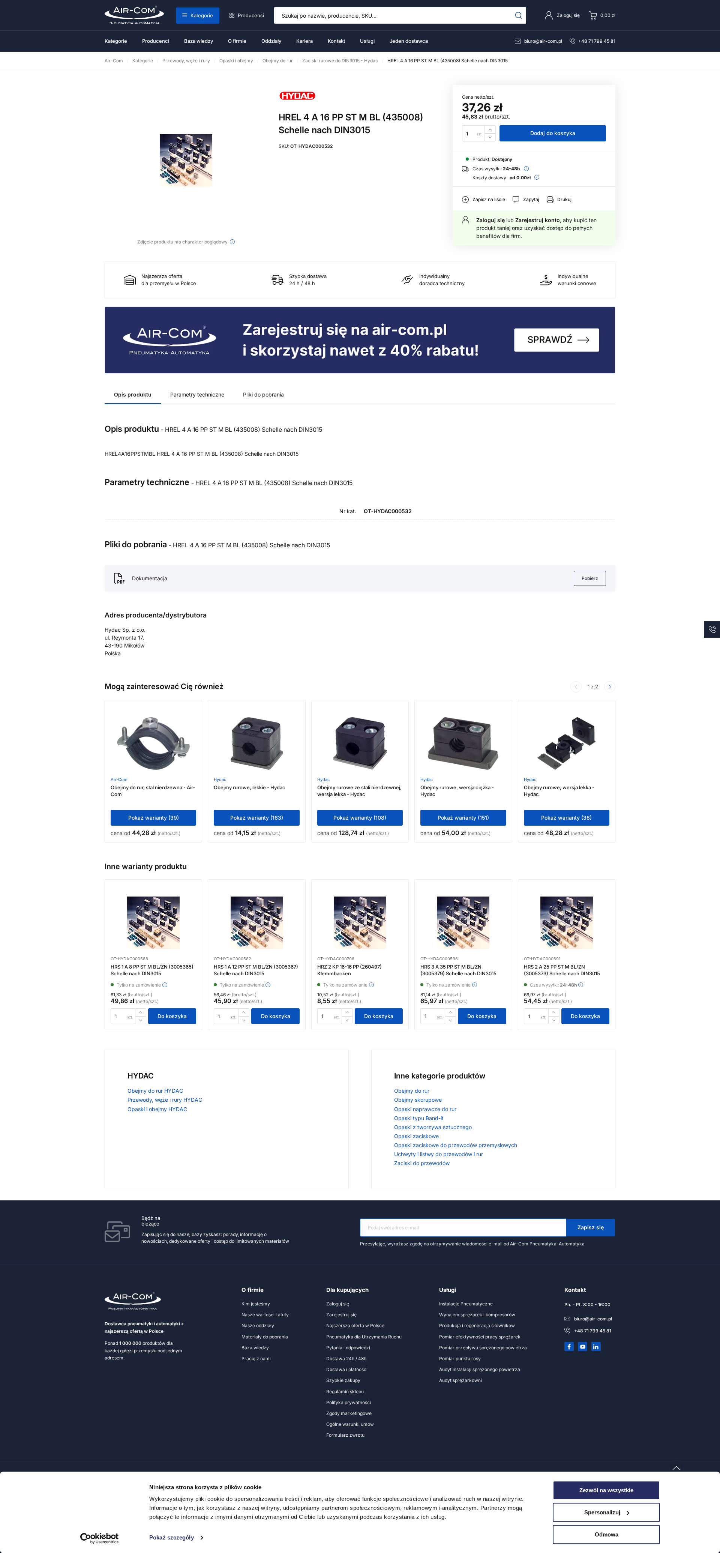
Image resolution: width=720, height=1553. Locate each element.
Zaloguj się (490, 220)
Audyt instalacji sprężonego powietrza (479, 1369)
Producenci (251, 15)
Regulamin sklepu (345, 1391)
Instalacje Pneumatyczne (466, 1304)
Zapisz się (591, 1227)
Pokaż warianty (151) (463, 817)
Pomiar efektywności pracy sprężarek (479, 1337)
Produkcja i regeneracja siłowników (477, 1325)
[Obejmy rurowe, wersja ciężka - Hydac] (463, 743)
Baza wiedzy (198, 41)
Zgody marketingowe (349, 1413)
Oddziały (271, 41)
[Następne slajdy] (609, 686)
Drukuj (564, 199)
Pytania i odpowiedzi (348, 1347)
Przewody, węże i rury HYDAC (165, 1099)
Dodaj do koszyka (552, 133)
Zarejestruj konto (537, 220)
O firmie (237, 41)
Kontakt (336, 41)
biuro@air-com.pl (543, 41)
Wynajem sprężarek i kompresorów (477, 1314)
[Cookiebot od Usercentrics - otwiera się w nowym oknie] (99, 1538)
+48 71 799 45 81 (596, 41)
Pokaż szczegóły (171, 1538)
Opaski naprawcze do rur (425, 1109)
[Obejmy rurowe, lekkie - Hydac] (257, 743)
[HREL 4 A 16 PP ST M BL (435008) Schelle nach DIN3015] (186, 160)
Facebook (569, 1347)
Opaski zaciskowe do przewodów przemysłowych (455, 1145)
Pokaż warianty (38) (566, 817)
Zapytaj (531, 199)
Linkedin (596, 1347)
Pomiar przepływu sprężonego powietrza (483, 1347)
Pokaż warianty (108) (359, 817)
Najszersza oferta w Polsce (355, 1325)
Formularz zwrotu (345, 1435)
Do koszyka (172, 1016)
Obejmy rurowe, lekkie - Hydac (249, 787)
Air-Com (119, 779)
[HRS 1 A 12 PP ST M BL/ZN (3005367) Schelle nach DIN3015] (257, 923)
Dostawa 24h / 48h (346, 1358)
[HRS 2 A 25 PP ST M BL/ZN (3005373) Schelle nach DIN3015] (566, 923)
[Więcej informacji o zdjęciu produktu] (232, 241)
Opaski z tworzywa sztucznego (433, 1127)
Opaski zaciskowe (416, 1136)
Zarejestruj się (341, 1314)
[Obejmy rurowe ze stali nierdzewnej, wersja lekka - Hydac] (360, 743)
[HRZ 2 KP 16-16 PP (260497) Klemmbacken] (360, 923)
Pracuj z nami (256, 1358)
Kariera (304, 41)
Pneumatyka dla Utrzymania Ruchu (364, 1337)
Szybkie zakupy (343, 1380)
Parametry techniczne (197, 394)
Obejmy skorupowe (418, 1099)
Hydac (220, 779)
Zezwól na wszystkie (606, 1490)
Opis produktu (133, 394)
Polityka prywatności (348, 1402)
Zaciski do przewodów (422, 1163)
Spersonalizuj (602, 1512)
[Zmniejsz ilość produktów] (490, 137)
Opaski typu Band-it (419, 1118)
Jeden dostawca (409, 41)
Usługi (367, 41)
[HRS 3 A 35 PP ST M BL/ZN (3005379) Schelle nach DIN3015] (463, 923)
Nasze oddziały (258, 1325)
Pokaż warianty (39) (153, 817)
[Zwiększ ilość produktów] (490, 129)
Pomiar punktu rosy (460, 1358)
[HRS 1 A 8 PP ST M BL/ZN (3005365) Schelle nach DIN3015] (153, 923)
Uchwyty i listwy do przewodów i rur (438, 1154)
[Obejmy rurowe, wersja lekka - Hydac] (566, 743)
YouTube (583, 1347)
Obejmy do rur (411, 1090)
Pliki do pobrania (263, 394)
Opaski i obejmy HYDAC (157, 1109)
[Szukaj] (519, 15)
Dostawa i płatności (347, 1369)
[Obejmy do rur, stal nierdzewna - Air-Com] (153, 743)
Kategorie (201, 15)
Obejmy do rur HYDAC (155, 1090)
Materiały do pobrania (265, 1337)
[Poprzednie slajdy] (576, 686)
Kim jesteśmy (256, 1304)
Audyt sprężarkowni (460, 1380)
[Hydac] (297, 104)
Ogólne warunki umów (350, 1424)
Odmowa (606, 1534)
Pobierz (590, 578)
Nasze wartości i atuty (265, 1314)
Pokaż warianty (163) (256, 817)
